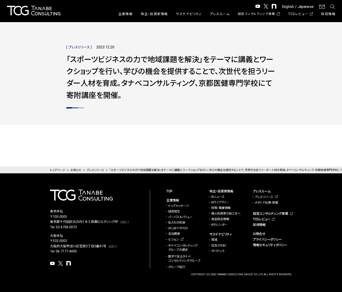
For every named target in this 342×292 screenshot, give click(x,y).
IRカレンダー (219, 224)
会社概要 (174, 233)
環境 (214, 240)
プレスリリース (264, 197)
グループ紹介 (176, 267)
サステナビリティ (188, 14)
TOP (169, 191)
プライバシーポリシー (267, 239)
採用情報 (328, 14)
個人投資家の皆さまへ (225, 213)
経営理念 (174, 211)
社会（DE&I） (219, 245)
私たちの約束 (176, 222)
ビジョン (173, 239)
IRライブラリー (220, 202)
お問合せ (259, 234)
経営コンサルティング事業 (256, 14)
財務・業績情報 (221, 208)
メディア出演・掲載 (266, 202)
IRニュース (217, 196)
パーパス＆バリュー (180, 217)
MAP (123, 222)
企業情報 (125, 14)
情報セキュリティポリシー (270, 245)
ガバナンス (218, 251)
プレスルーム (220, 14)
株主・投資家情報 (154, 14)
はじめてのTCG (178, 228)
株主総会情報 (220, 219)
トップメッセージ (178, 206)
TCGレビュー (298, 14)
